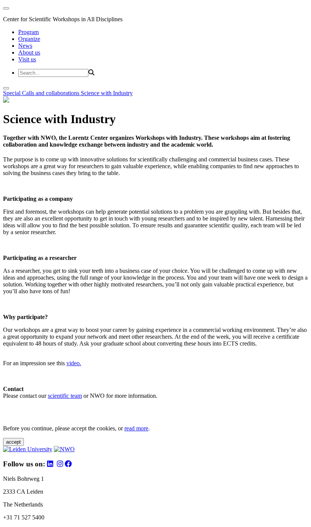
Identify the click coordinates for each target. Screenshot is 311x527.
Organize (29, 39)
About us (29, 52)
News (25, 45)
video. (73, 363)
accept (13, 442)
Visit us (27, 59)
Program (28, 32)
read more (136, 428)
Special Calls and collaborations (42, 93)
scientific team (65, 396)
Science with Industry (107, 93)
